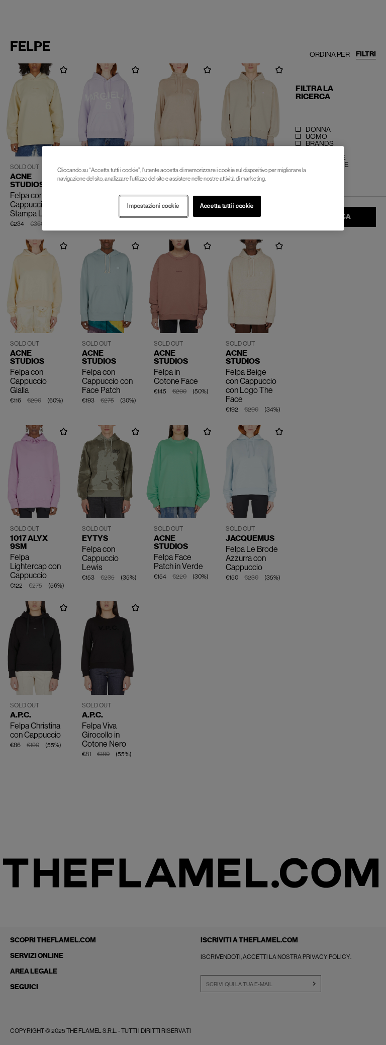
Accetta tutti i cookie (227, 206)
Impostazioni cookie (153, 206)
